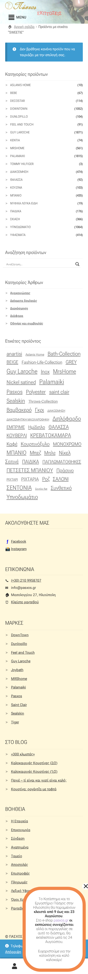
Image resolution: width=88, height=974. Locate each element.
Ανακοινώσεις (20, 293)
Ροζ (45, 479)
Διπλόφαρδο (67, 418)
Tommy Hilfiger (22, 164)
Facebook (18, 541)
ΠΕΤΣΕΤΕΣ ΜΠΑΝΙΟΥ (30, 470)
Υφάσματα (17, 235)
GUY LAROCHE (20, 132)
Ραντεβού (18, 908)
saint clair (59, 392)
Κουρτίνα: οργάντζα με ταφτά (33, 789)
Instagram (19, 549)
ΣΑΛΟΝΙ (61, 479)
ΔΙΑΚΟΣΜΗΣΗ (56, 410)
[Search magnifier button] (77, 264)
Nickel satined (21, 382)
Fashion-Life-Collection (42, 362)
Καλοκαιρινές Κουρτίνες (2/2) (34, 763)
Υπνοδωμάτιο (20, 227)
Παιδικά (15, 211)
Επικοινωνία (20, 830)
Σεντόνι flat (41, 488)
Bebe (13, 93)
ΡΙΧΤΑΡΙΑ (30, 479)
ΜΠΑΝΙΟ (16, 452)
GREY (71, 362)
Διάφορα (16, 316)
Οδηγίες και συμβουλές (26, 323)
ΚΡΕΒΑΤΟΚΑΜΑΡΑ (50, 435)
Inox (45, 372)
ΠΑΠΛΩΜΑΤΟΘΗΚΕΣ (61, 461)
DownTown (18, 108)
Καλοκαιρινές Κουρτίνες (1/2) (34, 771)
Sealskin (16, 401)
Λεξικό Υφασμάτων (26, 891)
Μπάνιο (15, 195)
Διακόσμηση (19, 172)
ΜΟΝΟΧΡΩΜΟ (67, 444)
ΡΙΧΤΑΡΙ (12, 480)
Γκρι (39, 410)
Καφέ (12, 444)
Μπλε (50, 453)
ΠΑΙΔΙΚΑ (30, 461)
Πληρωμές (19, 882)
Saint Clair (19, 705)
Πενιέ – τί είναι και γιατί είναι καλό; (39, 780)
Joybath (17, 670)
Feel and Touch (21, 124)
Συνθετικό (61, 488)
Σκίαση (15, 219)
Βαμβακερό (19, 410)
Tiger (15, 722)
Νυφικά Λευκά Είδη (23, 203)
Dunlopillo (19, 116)
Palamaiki (17, 156)
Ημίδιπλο (36, 427)
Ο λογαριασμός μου (14, 966)
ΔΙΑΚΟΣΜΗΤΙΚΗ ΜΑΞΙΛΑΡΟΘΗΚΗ (28, 419)
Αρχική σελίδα (24, 27)
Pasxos (15, 391)
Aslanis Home (20, 85)
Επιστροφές (20, 873)
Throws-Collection (43, 401)
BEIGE (12, 362)
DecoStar (17, 101)
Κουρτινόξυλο (35, 444)
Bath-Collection (64, 354)
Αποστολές (19, 864)
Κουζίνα (16, 187)
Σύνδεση (18, 838)
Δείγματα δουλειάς (23, 300)
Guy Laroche (22, 371)
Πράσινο (65, 470)
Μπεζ (35, 453)
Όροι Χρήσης (21, 899)
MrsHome (17, 148)
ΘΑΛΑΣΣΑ (59, 427)
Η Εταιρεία (19, 821)
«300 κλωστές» (23, 754)
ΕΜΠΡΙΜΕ (16, 427)
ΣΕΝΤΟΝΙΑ (19, 487)
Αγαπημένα (19, 847)
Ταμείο (16, 856)
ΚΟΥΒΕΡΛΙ (17, 435)
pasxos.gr (61, 920)
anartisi (14, 354)
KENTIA (15, 140)
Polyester (36, 392)
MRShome (19, 679)
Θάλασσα (16, 179)
